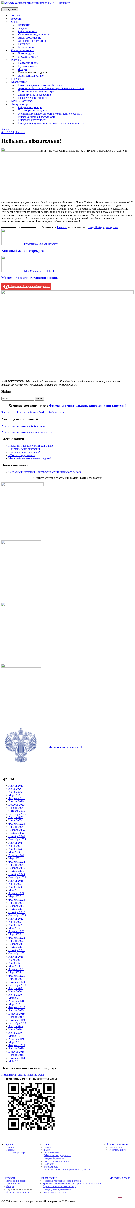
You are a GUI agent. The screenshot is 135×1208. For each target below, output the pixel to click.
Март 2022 (14, 934)
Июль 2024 (15, 845)
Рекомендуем (116, 1147)
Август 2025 (15, 817)
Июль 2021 (15, 959)
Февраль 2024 (16, 861)
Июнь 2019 (15, 1032)
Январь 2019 (16, 1048)
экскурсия (112, 227)
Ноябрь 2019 (16, 1016)
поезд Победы (96, 227)
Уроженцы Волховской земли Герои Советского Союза (72, 1183)
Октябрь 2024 (16, 836)
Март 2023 (14, 896)
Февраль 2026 (16, 798)
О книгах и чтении (118, 1144)
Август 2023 (15, 880)
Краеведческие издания (55, 1192)
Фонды (10, 1186)
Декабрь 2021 (16, 943)
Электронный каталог (31, 75)
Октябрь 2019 (16, 1019)
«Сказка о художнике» (21, 455)
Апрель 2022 (16, 931)
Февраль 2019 (16, 1045)
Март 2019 (14, 1042)
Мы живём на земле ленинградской (29, 458)
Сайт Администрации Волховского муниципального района (44, 471)
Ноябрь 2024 (16, 833)
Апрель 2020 (16, 1000)
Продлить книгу (28, 56)
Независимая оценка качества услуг (22, 1074)
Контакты (49, 1147)
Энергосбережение (54, 1158)
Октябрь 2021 (16, 950)
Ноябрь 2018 (16, 1054)
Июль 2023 (15, 883)
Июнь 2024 (15, 848)
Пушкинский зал (15, 1183)
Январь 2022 (16, 940)
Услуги (47, 1150)
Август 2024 (15, 842)
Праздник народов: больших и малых (30, 445)
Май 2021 (14, 966)
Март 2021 (14, 972)
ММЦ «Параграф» (15, 1152)
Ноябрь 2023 (16, 871)
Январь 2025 (16, 826)
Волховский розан (16, 1180)
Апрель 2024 (16, 855)
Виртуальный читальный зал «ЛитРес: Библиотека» (32, 412)
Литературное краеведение (57, 1189)
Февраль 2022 (16, 937)
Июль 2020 (15, 991)
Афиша (9, 1144)
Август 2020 (15, 988)
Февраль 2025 (16, 823)
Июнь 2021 (15, 962)
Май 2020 (14, 997)
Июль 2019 (15, 1029)
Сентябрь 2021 (17, 953)
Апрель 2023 (16, 893)
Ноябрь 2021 (16, 947)
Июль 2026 (15, 788)
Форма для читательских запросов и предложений (88, 405)
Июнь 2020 (15, 994)
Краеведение (49, 1177)
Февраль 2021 (16, 975)
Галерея (10, 1150)
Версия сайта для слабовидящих (29, 286)
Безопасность (51, 1166)
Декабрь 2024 (16, 829)
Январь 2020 (16, 1010)
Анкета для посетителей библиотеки (23, 425)
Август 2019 (15, 1026)
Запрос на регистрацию (56, 1161)
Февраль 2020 (16, 1007)
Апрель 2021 (16, 969)
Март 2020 (14, 1004)
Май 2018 (14, 1061)
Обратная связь (52, 1152)
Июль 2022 (15, 921)
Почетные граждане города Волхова (62, 1180)
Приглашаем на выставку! (24, 448)
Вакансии (49, 1164)
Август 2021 (15, 956)
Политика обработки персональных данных (67, 1169)
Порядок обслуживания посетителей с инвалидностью (51, 123)
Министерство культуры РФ (65, 746)
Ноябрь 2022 (16, 909)
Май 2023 (14, 890)
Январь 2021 (16, 978)
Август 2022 (15, 918)
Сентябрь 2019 (17, 1023)
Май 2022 (14, 928)
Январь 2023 (16, 902)
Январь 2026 (16, 801)
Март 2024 (14, 858)
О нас (14, 21)
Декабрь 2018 (16, 1051)
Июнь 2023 (15, 886)
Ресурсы (10, 1177)
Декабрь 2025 (16, 804)
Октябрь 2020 (16, 981)
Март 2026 (14, 795)
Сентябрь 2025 (17, 814)
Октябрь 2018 (16, 1057)
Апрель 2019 (16, 1038)
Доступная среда (120, 1177)
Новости (20, 132)
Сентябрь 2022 (17, 915)
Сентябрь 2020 (17, 985)
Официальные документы (57, 1155)
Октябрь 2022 (16, 912)
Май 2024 (14, 852)
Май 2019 (14, 1035)
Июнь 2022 (15, 924)
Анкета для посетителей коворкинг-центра (27, 431)
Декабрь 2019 (16, 1013)
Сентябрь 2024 (17, 839)
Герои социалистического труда (59, 1186)
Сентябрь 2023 (17, 877)
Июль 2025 (15, 820)
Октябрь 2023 (16, 874)
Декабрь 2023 (16, 867)
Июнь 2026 (15, 791)
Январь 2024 (16, 864)
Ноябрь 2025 (16, 807)
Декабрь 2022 (16, 905)
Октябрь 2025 (16, 810)
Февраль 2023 (16, 899)
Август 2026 (15, 785)
